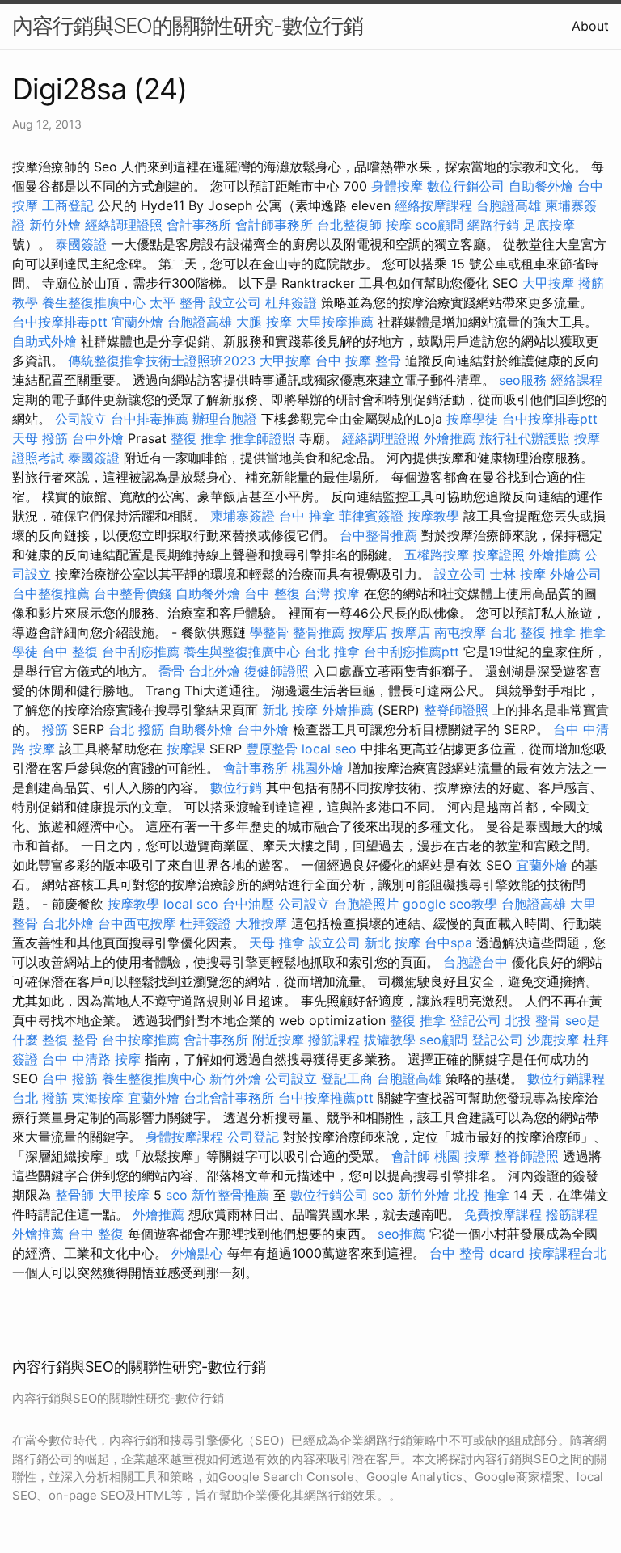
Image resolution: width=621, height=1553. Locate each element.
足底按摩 (549, 225)
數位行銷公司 (466, 186)
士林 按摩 (518, 574)
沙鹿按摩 (553, 1040)
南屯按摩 (460, 632)
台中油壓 (248, 904)
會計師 (410, 1156)
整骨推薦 (318, 632)
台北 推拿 (332, 652)
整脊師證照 (456, 710)
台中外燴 (98, 438)
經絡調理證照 (124, 225)
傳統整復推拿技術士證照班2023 (162, 360)
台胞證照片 (366, 904)
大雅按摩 (261, 923)
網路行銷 (493, 225)
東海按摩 (98, 1098)
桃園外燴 (318, 768)
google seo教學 (450, 904)
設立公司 (235, 302)
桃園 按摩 (462, 1156)
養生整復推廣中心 (94, 302)
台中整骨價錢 (132, 593)
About (590, 26)
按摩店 (368, 632)
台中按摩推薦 (141, 1040)
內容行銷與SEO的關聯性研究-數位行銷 (187, 25)
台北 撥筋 (136, 729)
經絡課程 (576, 380)
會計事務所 (199, 225)
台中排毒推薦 (149, 419)
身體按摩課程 (184, 1137)
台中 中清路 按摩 (91, 1059)
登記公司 (475, 1020)
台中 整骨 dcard (477, 1253)
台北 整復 (518, 632)
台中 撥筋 (70, 1078)
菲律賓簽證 (371, 516)
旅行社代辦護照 (524, 438)
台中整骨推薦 (378, 535)
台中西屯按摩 (136, 923)
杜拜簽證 (291, 302)
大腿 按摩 (264, 322)
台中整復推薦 (51, 593)
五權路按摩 (436, 555)
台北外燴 (214, 671)
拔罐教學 (390, 1040)
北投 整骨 (533, 1020)
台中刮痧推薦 (141, 652)
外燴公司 (576, 574)
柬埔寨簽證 (242, 516)
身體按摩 (397, 186)
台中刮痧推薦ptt (411, 652)
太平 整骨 (177, 302)
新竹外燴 (55, 225)
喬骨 (171, 671)
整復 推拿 (198, 438)
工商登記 (68, 205)
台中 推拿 (307, 516)
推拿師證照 (262, 438)
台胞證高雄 (508, 205)
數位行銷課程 (566, 1078)
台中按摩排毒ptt (60, 322)
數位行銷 (236, 787)
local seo (329, 749)
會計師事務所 (274, 225)
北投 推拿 (481, 1195)
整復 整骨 (70, 1040)
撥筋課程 (334, 1040)
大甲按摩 (548, 283)
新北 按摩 (290, 710)
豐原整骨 (272, 749)
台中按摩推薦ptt (326, 1098)
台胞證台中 (475, 962)
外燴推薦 (449, 438)
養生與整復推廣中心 (242, 652)
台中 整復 (272, 593)
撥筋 (55, 729)
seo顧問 (439, 225)
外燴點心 (197, 1253)
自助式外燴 (44, 341)
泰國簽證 (81, 244)
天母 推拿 (277, 943)
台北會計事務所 (229, 1098)
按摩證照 (499, 555)
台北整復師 (349, 225)
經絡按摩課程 (433, 205)
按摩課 (186, 749)
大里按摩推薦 (335, 322)
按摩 (399, 225)
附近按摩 (278, 1040)
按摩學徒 (472, 419)
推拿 (563, 632)
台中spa (448, 943)
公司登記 (253, 1137)
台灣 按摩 (332, 593)
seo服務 (523, 380)
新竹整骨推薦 (230, 1195)
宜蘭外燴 (137, 322)
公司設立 (81, 419)
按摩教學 (433, 516)
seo (177, 1195)
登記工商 (347, 1078)
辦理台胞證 (224, 419)
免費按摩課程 (503, 1214)
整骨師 (74, 1195)
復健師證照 (276, 671)
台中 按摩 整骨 (358, 360)
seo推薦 (401, 1234)
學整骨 (269, 632)
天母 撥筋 (40, 438)
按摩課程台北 (567, 1253)
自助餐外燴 (541, 186)
